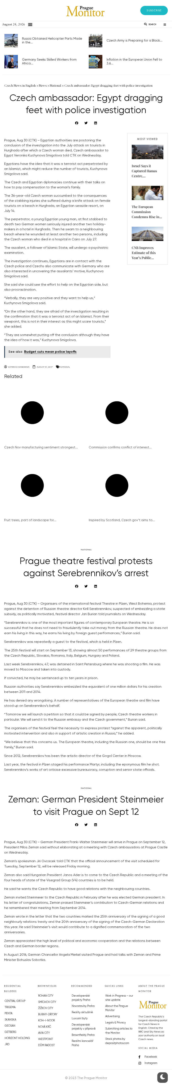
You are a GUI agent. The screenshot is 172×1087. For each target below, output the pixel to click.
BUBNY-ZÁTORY (47, 1014)
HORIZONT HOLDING (17, 1038)
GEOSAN (10, 1026)
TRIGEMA (10, 1007)
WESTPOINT (45, 1039)
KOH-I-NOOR (46, 1020)
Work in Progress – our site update (119, 998)
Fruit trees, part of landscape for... (30, 520)
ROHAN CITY (45, 996)
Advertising (112, 1016)
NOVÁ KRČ (44, 1027)
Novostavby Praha (83, 1006)
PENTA (8, 1013)
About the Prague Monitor (116, 1008)
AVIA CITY (44, 1033)
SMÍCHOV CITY (47, 1002)
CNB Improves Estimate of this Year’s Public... (144, 252)
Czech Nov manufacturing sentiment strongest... (41, 447)
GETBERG (10, 1032)
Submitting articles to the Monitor (118, 1030)
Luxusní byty (80, 1018)
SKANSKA (10, 1019)
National (65, 367)
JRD (7, 1044)
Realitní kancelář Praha (82, 1043)
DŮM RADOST (46, 1045)
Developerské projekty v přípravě (84, 1026)
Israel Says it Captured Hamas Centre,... (144, 171)
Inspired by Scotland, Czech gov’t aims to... (122, 520)
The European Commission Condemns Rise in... (147, 211)
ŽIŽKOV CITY (45, 1008)
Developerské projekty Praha (81, 998)
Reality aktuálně (82, 1012)
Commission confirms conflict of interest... (120, 447)
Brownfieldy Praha (83, 1035)
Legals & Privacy (115, 1022)
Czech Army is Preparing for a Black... (134, 40)
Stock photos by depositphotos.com (117, 1041)
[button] (154, 10)
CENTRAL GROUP (15, 1001)
